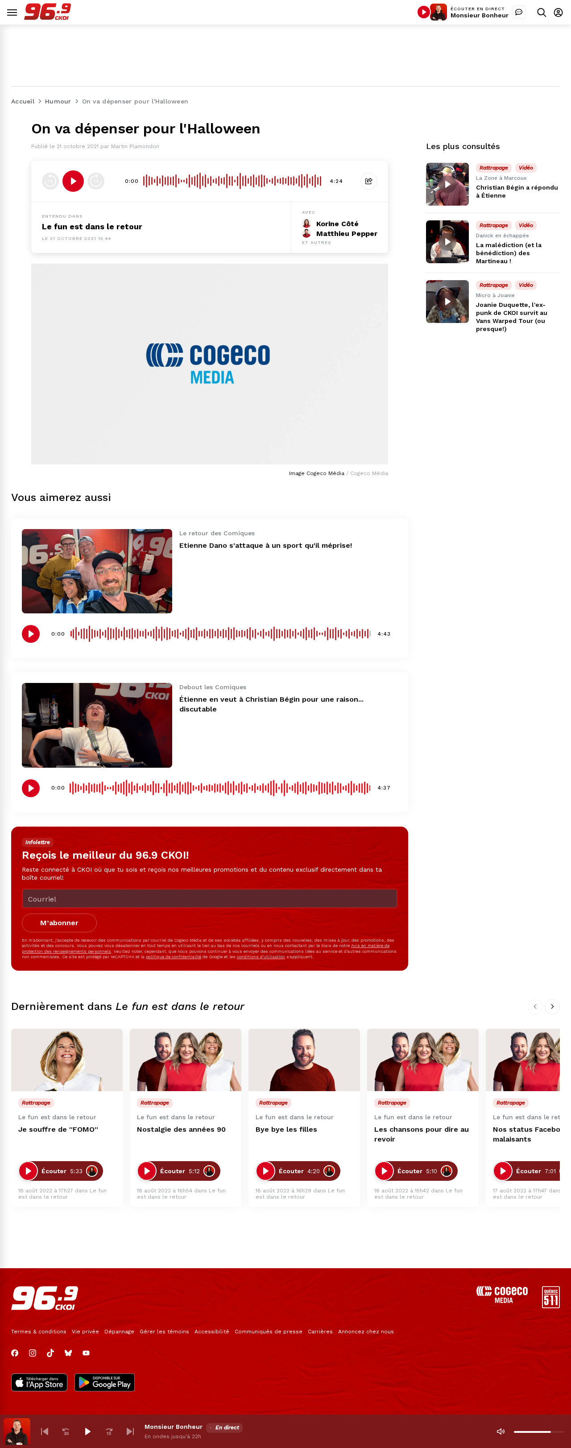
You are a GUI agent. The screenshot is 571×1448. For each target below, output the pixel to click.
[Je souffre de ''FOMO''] (67, 1060)
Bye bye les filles (286, 1129)
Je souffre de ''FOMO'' (58, 1129)
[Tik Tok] (50, 1353)
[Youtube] (86, 1353)
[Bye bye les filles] (304, 1060)
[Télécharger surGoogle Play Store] (104, 1383)
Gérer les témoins (164, 1331)
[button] (45, 1431)
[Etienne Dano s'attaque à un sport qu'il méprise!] (97, 571)
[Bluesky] (68, 1353)
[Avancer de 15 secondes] (95, 181)
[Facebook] (14, 1353)
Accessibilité (211, 1331)
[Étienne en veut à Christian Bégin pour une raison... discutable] (97, 725)
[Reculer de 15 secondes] (50, 181)
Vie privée (85, 1331)
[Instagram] (32, 1353)
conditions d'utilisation (261, 956)
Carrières (320, 1331)
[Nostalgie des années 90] (185, 1060)
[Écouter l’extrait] (73, 181)
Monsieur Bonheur (480, 15)
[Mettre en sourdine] (500, 1431)
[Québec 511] (551, 1306)
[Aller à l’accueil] (47, 17)
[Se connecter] (558, 12)
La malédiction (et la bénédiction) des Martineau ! (509, 253)
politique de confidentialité (173, 956)
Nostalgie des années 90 (181, 1129)
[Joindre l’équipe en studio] (518, 12)
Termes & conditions (38, 1331)
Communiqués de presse (268, 1331)
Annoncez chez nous (366, 1331)
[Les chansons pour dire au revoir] (423, 1060)
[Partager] (368, 181)
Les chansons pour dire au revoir (421, 1134)
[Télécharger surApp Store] (39, 1383)
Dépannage (119, 1331)
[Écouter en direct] (424, 12)
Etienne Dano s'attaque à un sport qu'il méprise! (265, 545)
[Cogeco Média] (502, 1300)
